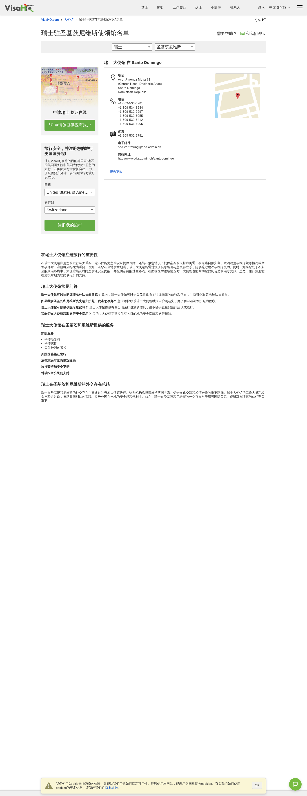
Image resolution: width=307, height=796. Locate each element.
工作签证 (179, 7)
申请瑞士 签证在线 (70, 112)
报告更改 (116, 171)
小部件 (216, 7)
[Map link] (237, 95)
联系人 (235, 7)
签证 (144, 7)
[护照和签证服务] (19, 7)
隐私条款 (111, 787)
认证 (198, 7)
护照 (160, 7)
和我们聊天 (256, 33)
